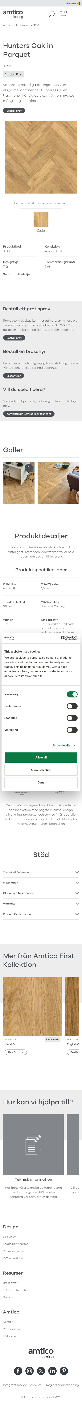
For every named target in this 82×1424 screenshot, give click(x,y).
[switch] (72, 706)
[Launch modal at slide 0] (29, 468)
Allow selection (41, 770)
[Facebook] (18, 1371)
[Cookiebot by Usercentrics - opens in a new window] (61, 638)
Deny (41, 782)
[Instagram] (29, 1371)
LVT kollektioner (13, 1258)
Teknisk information (16, 1290)
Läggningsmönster (15, 1244)
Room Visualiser (13, 1251)
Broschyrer (13, 376)
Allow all (41, 757)
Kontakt (8, 1322)
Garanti (8, 1297)
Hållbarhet (10, 1336)
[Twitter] (41, 1371)
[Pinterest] (64, 1371)
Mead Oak (11, 1044)
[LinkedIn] (52, 1371)
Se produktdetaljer (17, 274)
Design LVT (10, 1236)
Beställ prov (14, 111)
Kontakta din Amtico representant (28, 414)
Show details (61, 745)
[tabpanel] (41, 872)
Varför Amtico (12, 1329)
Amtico (7, 25)
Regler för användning (62, 1385)
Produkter (22, 25)
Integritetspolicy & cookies (22, 1385)
